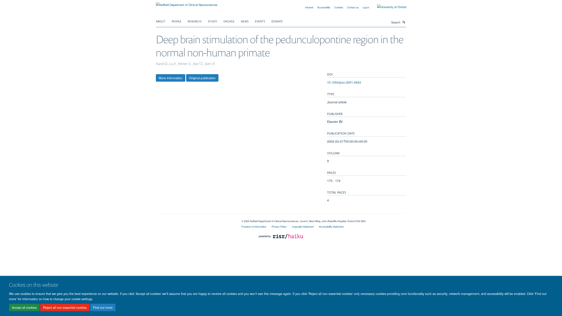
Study (212, 21)
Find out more (103, 307)
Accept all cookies (24, 307)
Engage (228, 21)
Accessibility (323, 7)
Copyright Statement (303, 226)
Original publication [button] (202, 78)
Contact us (353, 7)
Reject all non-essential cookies (65, 307)
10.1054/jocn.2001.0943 (344, 82)
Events (260, 21)
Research (195, 21)
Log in (366, 7)
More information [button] (170, 78)
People (176, 21)
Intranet (309, 7)
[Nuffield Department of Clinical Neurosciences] (187, 3)
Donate (277, 21)
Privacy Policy (279, 226)
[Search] (403, 22)
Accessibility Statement (331, 226)
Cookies (338, 7)
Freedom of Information (253, 226)
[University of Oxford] (388, 7)
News (245, 21)
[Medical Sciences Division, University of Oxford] (195, 219)
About (160, 21)
